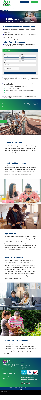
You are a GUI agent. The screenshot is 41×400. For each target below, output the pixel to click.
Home (4, 8)
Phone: (22, 58)
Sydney (5, 391)
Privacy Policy (5, 378)
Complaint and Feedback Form (8, 373)
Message (6, 62)
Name (5, 54)
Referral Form (24, 367)
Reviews (33, 8)
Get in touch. (34, 105)
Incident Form (24, 368)
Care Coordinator (5, 376)
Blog (3, 379)
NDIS (20, 8)
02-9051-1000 (24, 376)
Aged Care (14, 8)
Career (24, 8)
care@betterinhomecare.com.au (27, 377)
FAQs (28, 8)
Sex (5, 58)
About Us (9, 8)
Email (22, 54)
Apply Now (20, 72)
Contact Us (5, 10)
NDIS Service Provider (25, 365)
